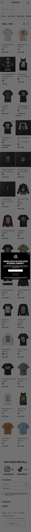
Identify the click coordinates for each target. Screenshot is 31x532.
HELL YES (15, 274)
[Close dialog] (29, 254)
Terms (19, 278)
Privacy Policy (18, 278)
